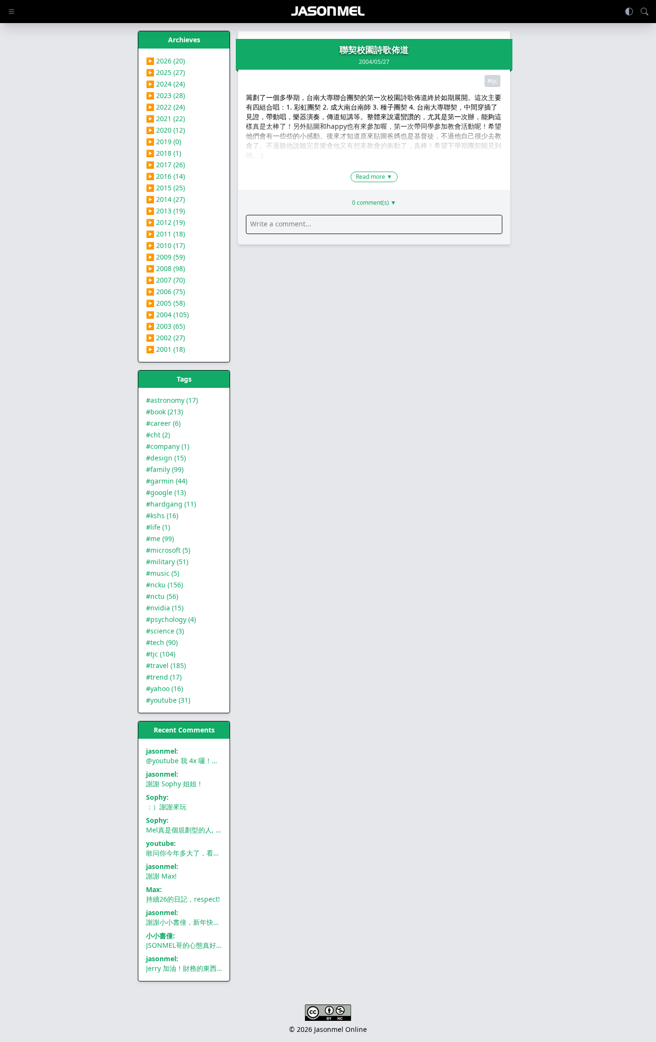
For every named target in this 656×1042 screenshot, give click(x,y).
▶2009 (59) (165, 256)
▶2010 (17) (165, 245)
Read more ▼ (374, 177)
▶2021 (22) (165, 118)
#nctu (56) (162, 596)
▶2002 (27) (165, 337)
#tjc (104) (160, 653)
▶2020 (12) (165, 130)
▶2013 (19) (165, 210)
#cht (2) (158, 434)
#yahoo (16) (164, 688)
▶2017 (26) (165, 164)
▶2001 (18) (165, 349)
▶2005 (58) (165, 303)
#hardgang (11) (171, 504)
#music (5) (162, 573)
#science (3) (165, 630)
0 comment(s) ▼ (374, 203)
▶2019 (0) (163, 141)
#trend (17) (164, 677)
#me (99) (160, 538)
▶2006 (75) (165, 291)
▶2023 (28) (165, 95)
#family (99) (164, 469)
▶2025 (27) (165, 72)
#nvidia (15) (164, 607)
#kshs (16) (162, 515)
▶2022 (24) (165, 107)
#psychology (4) (171, 619)
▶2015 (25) (165, 187)
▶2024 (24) (165, 83)
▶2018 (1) (163, 153)
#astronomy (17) (172, 400)
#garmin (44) (166, 480)
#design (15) (166, 457)
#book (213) (164, 411)
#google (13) (166, 492)
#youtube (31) (168, 700)
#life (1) (158, 527)
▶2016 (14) (165, 176)
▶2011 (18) (165, 233)
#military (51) (167, 561)
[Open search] (644, 11)
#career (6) (163, 423)
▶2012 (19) (165, 222)
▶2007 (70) (165, 280)
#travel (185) (166, 665)
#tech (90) (162, 642)
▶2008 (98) (165, 268)
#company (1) (167, 446)
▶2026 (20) (165, 60)
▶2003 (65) (165, 326)
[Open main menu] (11, 11)
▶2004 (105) (167, 314)
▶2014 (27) (165, 199)
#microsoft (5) (168, 550)
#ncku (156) (164, 584)
